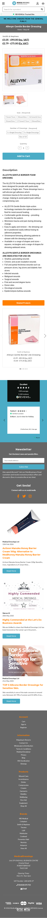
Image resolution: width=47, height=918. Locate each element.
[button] (4, 420)
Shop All (23, 806)
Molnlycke (23, 833)
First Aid (23, 800)
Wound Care (23, 776)
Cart (23, 721)
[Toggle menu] (3, 3)
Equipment (23, 803)
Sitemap (23, 764)
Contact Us (23, 743)
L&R (23, 830)
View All (23, 848)
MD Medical (23, 818)
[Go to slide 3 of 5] (23, 368)
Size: (23, 113)
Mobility (23, 794)
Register (23, 727)
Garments (23, 791)
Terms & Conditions (23, 749)
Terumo (24, 827)
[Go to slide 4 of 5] (25, 368)
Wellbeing (23, 797)
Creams (23, 788)
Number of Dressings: (23, 128)
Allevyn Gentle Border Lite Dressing (23, 355)
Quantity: (23, 144)
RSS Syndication (23, 761)
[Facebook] (18, 496)
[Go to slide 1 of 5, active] (20, 368)
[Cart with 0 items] (43, 3)
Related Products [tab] (23, 303)
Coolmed (23, 836)
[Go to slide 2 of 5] (21, 368)
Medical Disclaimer (23, 752)
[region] (23, 420)
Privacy (23, 755)
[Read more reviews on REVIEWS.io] (23, 397)
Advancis (23, 845)
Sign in (23, 724)
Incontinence (23, 779)
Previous (1, 14)
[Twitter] (24, 496)
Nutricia (24, 842)
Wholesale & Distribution (23, 746)
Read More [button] (11, 571)
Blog (23, 758)
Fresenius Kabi (23, 839)
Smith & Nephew (23, 824)
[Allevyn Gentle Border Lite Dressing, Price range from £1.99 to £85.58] (23, 329)
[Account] (37, 3)
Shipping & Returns (23, 740)
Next (45, 14)
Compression (24, 785)
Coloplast (23, 821)
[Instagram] (30, 496)
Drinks (23, 782)
